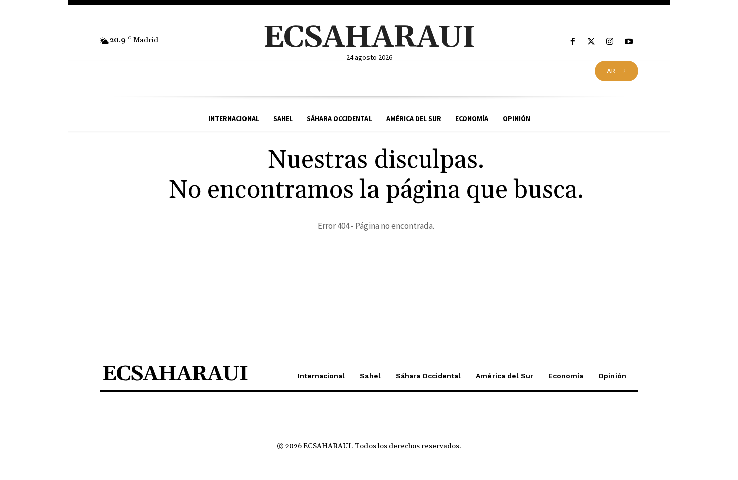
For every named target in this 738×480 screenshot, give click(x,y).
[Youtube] (629, 42)
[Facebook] (572, 42)
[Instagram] (610, 42)
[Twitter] (591, 42)
